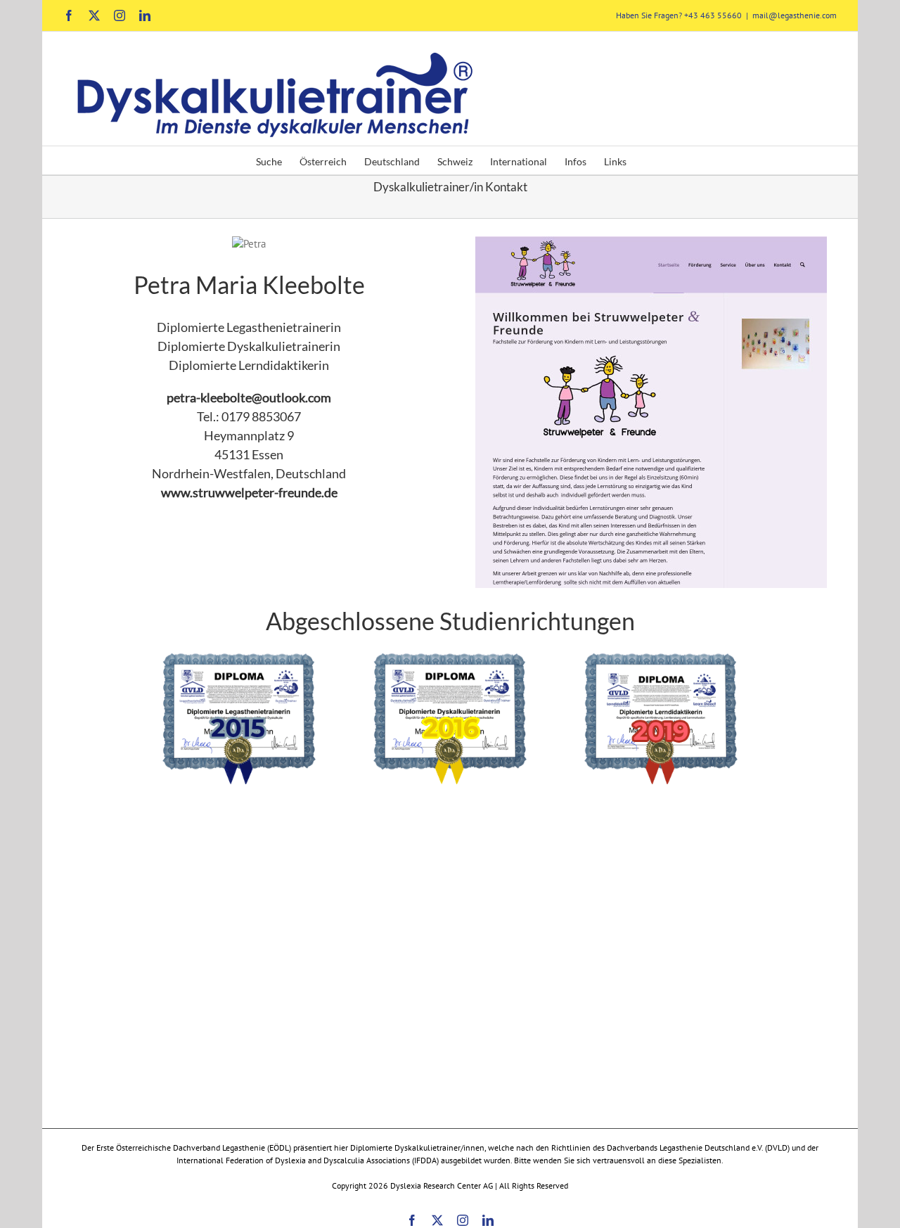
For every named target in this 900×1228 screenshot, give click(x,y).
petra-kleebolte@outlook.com (249, 397)
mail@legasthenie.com (794, 15)
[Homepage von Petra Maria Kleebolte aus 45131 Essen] (651, 243)
